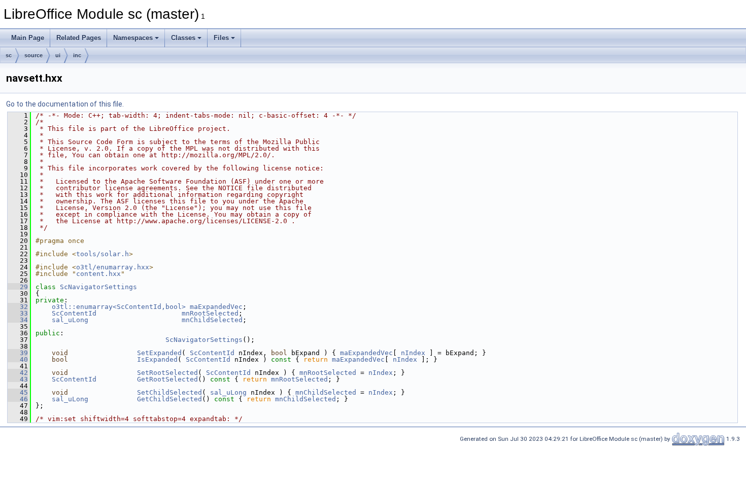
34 (18, 320)
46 (18, 399)
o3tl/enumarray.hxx (112, 267)
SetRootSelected (167, 372)
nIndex (413, 353)
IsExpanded (157, 359)
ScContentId (74, 313)
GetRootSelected (167, 379)
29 (18, 287)
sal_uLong (70, 320)
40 (18, 359)
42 (18, 372)
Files (221, 38)
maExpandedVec (216, 306)
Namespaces (133, 38)
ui (57, 55)
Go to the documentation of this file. (65, 104)
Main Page (27, 38)
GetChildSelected (169, 399)
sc (9, 55)
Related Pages (78, 38)
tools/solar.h (102, 254)
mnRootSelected (210, 313)
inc (77, 55)
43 (18, 379)
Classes (183, 38)
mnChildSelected (212, 320)
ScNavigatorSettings (98, 287)
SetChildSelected (169, 392)
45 (18, 392)
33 (18, 313)
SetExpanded (159, 353)
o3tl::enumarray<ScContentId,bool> (119, 306)
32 (18, 306)
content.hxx (98, 274)
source (33, 55)
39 (18, 353)
